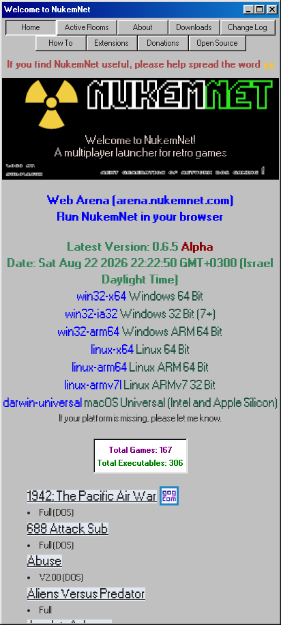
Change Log (247, 27)
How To (61, 43)
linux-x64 (140, 349)
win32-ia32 (140, 313)
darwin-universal (140, 402)
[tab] (31, 27)
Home (31, 27)
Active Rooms (87, 27)
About (143, 27)
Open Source (217, 43)
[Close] (272, 9)
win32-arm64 (140, 331)
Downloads (194, 27)
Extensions (112, 43)
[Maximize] (259, 9)
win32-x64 (140, 296)
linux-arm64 (140, 367)
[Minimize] (248, 9)
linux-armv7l (140, 384)
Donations (163, 43)
